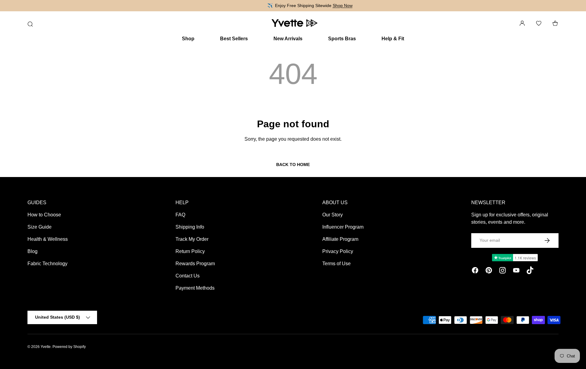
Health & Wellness (47, 239)
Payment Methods (195, 288)
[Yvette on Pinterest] (489, 271)
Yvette (46, 347)
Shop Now (322, 5)
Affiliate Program (340, 239)
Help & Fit (393, 38)
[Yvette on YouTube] (516, 271)
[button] (555, 23)
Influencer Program (343, 227)
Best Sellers (234, 38)
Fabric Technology (47, 263)
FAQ (180, 214)
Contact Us (187, 275)
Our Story (332, 214)
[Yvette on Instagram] (502, 271)
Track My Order (191, 239)
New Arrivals (287, 38)
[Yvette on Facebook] (475, 271)
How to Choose (44, 214)
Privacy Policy (337, 251)
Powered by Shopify (69, 347)
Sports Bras (342, 38)
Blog (32, 251)
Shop (188, 38)
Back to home (293, 164)
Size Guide (39, 227)
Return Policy (190, 251)
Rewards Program (195, 263)
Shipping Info (189, 227)
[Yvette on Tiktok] (530, 271)
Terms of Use (336, 263)
